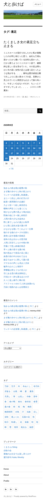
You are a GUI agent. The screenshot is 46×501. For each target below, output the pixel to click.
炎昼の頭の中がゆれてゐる (15, 256)
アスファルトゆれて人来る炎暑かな (19, 284)
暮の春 (7, 407)
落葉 (27, 422)
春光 (20, 401)
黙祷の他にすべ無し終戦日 (15, 215)
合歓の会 (7, 450)
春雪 (35, 401)
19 (23, 153)
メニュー (37, 4)
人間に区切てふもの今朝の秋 (16, 243)
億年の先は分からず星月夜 (15, 239)
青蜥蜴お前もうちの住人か (15, 270)
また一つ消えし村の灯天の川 (16, 198)
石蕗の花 (26, 417)
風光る (24, 427)
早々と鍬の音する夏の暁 (14, 249)
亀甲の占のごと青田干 (13, 267)
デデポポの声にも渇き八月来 (16, 263)
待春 (29, 396)
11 (17, 148)
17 (12, 153)
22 (40, 153)
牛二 (32, 306)
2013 (18, 97)
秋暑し (14, 422)
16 (6, 153)
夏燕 (31, 391)
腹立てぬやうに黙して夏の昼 (16, 260)
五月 (13, 386)
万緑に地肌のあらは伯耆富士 (16, 287)
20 (28, 153)
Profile (6, 481)
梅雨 (30, 407)
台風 (15, 391)
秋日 (6, 422)
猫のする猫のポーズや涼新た (16, 232)
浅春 (29, 412)
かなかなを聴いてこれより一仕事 (18, 229)
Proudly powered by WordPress (25, 496)
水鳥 (17, 412)
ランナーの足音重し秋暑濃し (16, 195)
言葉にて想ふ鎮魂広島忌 (14, 246)
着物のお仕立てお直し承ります (17, 454)
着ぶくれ (15, 417)
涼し (35, 412)
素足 (26, 97)
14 (34, 148)
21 (34, 153)
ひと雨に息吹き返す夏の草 (15, 226)
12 (23, 148)
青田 (16, 427)
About (6, 475)
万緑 (6, 386)
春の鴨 (12, 401)
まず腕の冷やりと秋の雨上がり (17, 191)
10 (12, 148)
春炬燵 (28, 401)
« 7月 (11, 169)
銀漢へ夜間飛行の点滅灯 (14, 202)
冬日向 (36, 386)
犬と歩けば (14, 4)
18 (17, 153)
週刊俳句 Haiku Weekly (14, 457)
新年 (35, 396)
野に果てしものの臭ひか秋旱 (16, 222)
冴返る (7, 391)
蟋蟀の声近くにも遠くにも (15, 209)
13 (28, 148)
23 (6, 158)
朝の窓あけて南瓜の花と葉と (16, 253)
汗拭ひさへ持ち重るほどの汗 (16, 277)
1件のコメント (35, 97)
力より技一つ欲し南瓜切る (15, 205)
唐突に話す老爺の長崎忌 (14, 236)
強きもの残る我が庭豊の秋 (15, 188)
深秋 (6, 417)
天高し (7, 396)
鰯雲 (31, 427)
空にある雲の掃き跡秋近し (15, 273)
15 (40, 148)
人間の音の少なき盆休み (14, 219)
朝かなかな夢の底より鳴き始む (17, 212)
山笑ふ (21, 396)
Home (6, 469)
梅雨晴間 (8, 412)
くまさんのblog (10, 447)
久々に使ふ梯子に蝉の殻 (14, 280)
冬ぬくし (27, 386)
